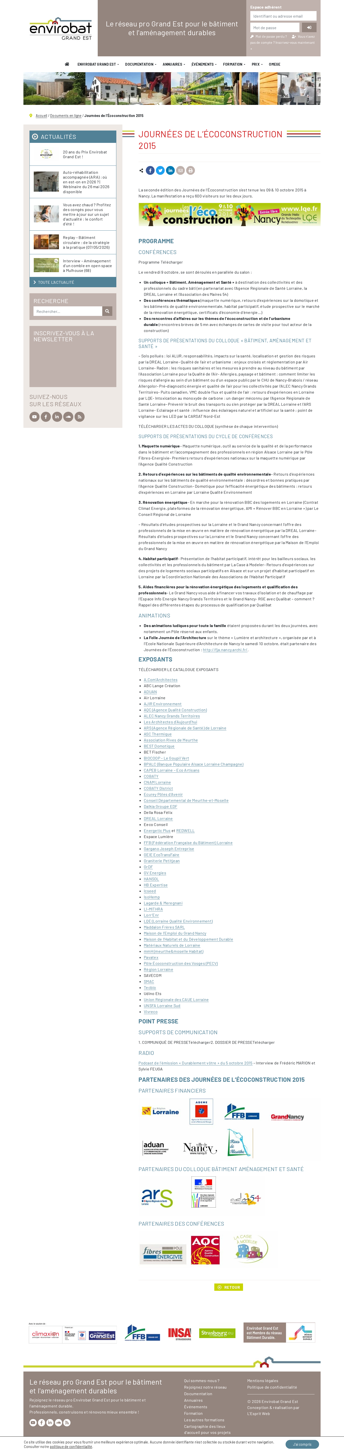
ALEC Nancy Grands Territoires (172, 715)
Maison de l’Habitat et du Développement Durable (188, 939)
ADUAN (150, 691)
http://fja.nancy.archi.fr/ (225, 649)
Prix (256, 64)
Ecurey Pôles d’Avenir (163, 794)
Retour (232, 1287)
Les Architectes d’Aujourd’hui (170, 721)
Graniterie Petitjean (162, 860)
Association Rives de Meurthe (171, 739)
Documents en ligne (66, 115)
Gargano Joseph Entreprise (169, 848)
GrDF (148, 866)
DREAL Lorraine (158, 818)
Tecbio (150, 987)
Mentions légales (262, 1380)
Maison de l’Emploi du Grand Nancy (175, 933)
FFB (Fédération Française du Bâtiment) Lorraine (188, 842)
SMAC (149, 981)
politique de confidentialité (71, 1446)
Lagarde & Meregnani (163, 902)
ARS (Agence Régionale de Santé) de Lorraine (185, 727)
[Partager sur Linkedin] (170, 170)
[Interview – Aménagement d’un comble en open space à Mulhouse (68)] (48, 265)
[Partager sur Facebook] (150, 170)
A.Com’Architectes (161, 679)
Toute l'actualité (56, 281)
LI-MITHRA (153, 908)
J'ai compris (302, 1444)
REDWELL (185, 830)
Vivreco (151, 1011)
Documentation (139, 64)
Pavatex (151, 957)
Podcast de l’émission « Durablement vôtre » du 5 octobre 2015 (195, 1062)
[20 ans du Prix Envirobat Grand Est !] (48, 154)
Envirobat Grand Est (97, 64)
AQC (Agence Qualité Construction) (175, 709)
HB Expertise (156, 884)
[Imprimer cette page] (190, 170)
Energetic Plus (157, 830)
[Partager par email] (180, 170)
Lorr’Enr (151, 914)
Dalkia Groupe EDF (160, 806)
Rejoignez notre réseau (205, 1387)
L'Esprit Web (258, 1413)
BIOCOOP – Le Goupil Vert (166, 758)
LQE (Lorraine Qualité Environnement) (178, 921)
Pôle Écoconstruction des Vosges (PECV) (181, 963)
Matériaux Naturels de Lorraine (172, 945)
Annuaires (172, 64)
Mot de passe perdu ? (272, 36)
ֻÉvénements (202, 64)
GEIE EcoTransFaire (162, 854)
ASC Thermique (158, 733)
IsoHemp (152, 896)
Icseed (150, 890)
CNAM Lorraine (157, 782)
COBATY (151, 776)
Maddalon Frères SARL (164, 927)
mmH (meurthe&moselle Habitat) (173, 951)
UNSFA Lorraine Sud (162, 1005)
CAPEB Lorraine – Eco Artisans (171, 770)
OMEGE (274, 64)
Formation (233, 64)
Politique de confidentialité (272, 1387)
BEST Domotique (159, 745)
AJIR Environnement (163, 703)
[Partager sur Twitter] (160, 170)
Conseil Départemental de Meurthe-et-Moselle (186, 800)
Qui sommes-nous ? (201, 1380)
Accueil (41, 115)
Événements (196, 1406)
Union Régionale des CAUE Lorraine (176, 999)
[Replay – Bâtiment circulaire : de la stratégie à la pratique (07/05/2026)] (48, 242)
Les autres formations (204, 1419)
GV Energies (155, 872)
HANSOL (151, 878)
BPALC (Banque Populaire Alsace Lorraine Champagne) (194, 764)
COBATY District (158, 788)
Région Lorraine (158, 969)
